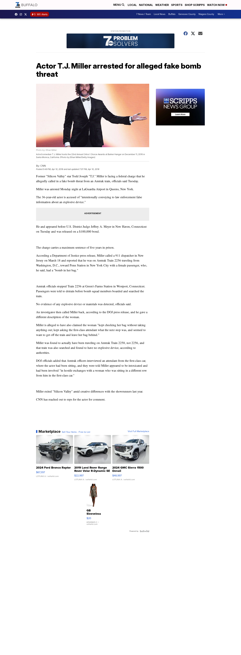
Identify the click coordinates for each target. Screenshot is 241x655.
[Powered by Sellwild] (144, 531)
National (146, 5)
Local (132, 5)
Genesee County (187, 14)
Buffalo (171, 14)
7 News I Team (143, 14)
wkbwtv (17, 14)
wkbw (22, 14)
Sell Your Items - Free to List (76, 432)
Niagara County (206, 14)
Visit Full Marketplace (138, 431)
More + (221, 14)
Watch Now (216, 5)
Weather (162, 5)
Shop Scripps (195, 5)
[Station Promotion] (120, 41)
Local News (159, 14)
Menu (117, 4)
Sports (176, 5)
